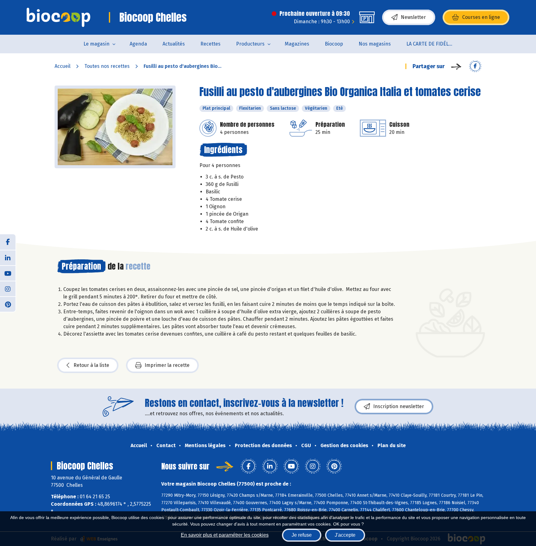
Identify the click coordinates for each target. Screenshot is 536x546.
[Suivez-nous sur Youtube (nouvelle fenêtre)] (8, 273)
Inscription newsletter (398, 406)
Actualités (174, 44)
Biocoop (334, 44)
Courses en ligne (481, 17)
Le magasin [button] (96, 44)
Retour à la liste (91, 365)
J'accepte (345, 535)
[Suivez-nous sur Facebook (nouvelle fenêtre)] (8, 242)
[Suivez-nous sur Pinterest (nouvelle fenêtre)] (8, 304)
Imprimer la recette (167, 365)
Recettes (210, 44)
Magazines (297, 44)
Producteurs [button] (250, 44)
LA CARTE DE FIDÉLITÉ (431, 44)
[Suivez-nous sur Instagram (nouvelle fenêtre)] (8, 288)
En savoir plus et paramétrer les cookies (225, 535)
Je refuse (302, 535)
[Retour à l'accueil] (58, 17)
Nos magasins (375, 44)
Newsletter (413, 17)
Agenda (138, 44)
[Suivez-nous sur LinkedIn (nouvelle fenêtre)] (8, 257)
